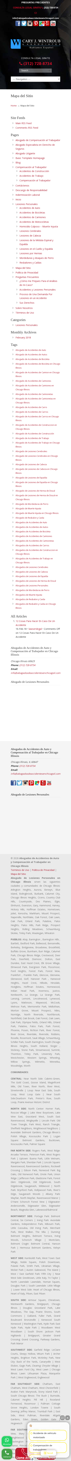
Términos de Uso (25, 312)
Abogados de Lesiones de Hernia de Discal (36, 581)
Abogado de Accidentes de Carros (32, 411)
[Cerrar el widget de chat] (67, 1417)
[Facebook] (18, 25)
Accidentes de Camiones (32, 217)
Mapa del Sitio (23, 267)
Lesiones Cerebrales (30, 231)
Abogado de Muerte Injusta (28, 508)
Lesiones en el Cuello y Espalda (36, 248)
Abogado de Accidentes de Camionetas (34, 394)
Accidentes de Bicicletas (32, 212)
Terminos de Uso (20, 870)
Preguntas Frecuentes (27, 277)
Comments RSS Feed (27, 127)
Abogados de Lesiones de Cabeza (32, 571)
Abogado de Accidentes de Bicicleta (32, 359)
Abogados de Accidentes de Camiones (34, 536)
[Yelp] (47, 25)
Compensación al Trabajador (31, 167)
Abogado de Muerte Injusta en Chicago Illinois (37, 513)
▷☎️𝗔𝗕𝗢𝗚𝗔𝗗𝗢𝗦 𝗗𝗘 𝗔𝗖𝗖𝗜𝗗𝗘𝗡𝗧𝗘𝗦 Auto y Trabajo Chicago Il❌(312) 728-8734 (35, 42)
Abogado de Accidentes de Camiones (33, 381)
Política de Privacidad (27, 272)
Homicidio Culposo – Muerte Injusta (38, 226)
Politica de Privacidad (43, 870)
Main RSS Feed (24, 123)
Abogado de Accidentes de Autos (31, 354)
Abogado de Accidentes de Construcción (35, 433)
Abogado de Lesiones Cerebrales (31, 451)
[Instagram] (30, 25)
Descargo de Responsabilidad (31, 190)
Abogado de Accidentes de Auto (31, 350)
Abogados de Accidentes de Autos (32, 527)
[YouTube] (53, 25)
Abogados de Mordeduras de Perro (32, 590)
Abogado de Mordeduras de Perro (32, 504)
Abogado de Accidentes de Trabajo (32, 438)
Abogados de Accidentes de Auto (31, 522)
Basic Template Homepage (30, 158)
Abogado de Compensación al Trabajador (38, 140)
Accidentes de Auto (29, 207)
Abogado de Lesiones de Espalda (31, 477)
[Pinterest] (35, 25)
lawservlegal (35, 628)
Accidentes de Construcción (34, 171)
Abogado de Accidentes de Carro (31, 407)
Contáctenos (22, 185)
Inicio (18, 199)
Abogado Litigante (25, 153)
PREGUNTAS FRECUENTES (35, 2)
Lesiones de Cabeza (30, 235)
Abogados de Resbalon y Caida (30, 599)
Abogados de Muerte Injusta (29, 594)
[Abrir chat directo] (62, 1417)
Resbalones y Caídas (30, 262)
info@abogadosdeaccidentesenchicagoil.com (35, 18)
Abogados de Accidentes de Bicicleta (33, 531)
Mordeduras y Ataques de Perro (36, 258)
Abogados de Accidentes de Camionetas (35, 540)
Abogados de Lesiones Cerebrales (32, 567)
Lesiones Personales (27, 204)
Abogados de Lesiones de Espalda (32, 576)
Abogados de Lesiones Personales (32, 585)
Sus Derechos (26, 302)
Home (14, 105)
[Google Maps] (41, 25)
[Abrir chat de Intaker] (32, 1459)
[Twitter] (24, 25)
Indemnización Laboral (28, 194)
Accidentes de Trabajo (31, 175)
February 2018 (23, 337)
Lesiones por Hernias (30, 253)
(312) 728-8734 (51, 7)
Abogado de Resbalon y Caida (30, 517)
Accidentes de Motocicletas (34, 221)
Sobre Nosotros (24, 308)
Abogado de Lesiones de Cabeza (31, 464)
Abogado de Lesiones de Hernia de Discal (35, 490)
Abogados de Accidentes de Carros (32, 545)
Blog (18, 162)
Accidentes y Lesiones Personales (37, 289)
